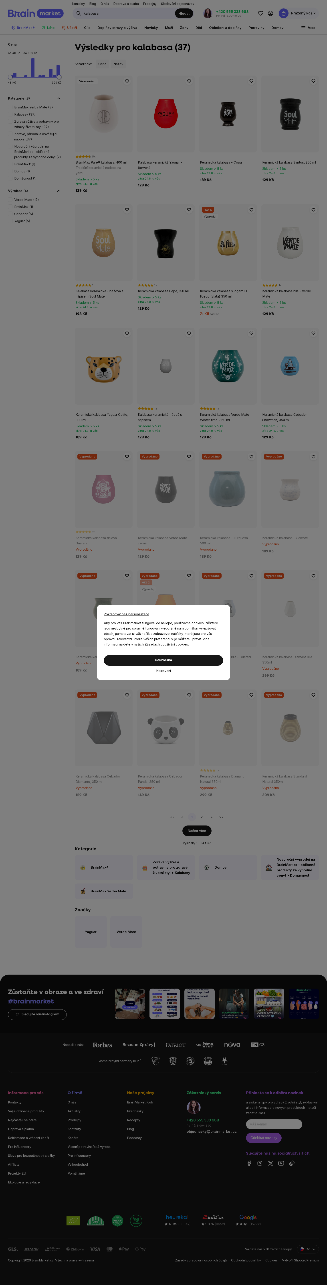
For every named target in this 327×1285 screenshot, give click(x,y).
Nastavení (163, 671)
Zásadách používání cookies (166, 644)
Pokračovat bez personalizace (126, 614)
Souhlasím (163, 660)
